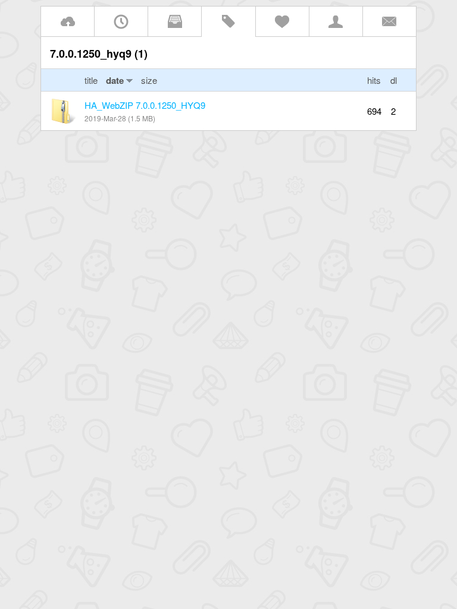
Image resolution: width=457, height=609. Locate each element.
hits (374, 80)
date (115, 80)
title (92, 80)
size (149, 80)
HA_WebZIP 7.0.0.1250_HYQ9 (144, 105)
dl (393, 80)
